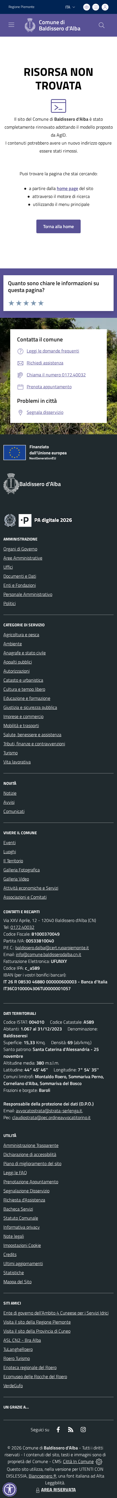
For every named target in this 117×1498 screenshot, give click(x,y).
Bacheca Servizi (18, 1208)
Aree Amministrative (22, 557)
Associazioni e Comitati (25, 897)
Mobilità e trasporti (21, 725)
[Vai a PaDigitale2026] (38, 520)
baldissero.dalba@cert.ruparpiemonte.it (52, 947)
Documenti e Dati (19, 576)
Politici (9, 603)
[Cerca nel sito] (101, 25)
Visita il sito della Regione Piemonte (37, 1321)
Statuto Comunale (20, 1218)
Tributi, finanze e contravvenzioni (34, 743)
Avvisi (8, 802)
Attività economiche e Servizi (30, 887)
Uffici (8, 567)
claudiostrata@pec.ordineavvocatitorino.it (51, 1117)
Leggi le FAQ (15, 1172)
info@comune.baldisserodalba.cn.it (48, 954)
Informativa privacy (21, 1227)
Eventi (9, 842)
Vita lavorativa (17, 761)
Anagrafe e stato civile (24, 652)
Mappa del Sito (17, 1281)
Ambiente (12, 643)
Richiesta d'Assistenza (24, 1199)
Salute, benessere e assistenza (32, 734)
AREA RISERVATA (58, 1489)
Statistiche (13, 1272)
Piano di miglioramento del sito (32, 1163)
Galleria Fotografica (21, 869)
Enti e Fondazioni (19, 585)
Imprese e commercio (23, 716)
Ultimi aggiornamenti (23, 1263)
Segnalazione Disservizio (26, 1190)
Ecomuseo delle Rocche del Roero (35, 1376)
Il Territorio (13, 860)
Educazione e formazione (26, 698)
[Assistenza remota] (99, 1461)
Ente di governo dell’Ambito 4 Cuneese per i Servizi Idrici (55, 1312)
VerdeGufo (13, 1385)
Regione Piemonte (21, 6)
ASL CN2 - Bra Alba (22, 1340)
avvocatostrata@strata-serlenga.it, (49, 1110)
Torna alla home (58, 226)
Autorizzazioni (16, 670)
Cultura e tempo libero (24, 689)
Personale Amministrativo (27, 594)
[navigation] (11, 24)
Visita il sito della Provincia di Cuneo (36, 1331)
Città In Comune (78, 1461)
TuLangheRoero (18, 1349)
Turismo (10, 752)
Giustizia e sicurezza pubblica (30, 707)
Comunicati (13, 811)
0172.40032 (22, 927)
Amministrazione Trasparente (30, 1145)
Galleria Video (16, 878)
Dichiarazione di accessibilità (29, 1154)
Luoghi (9, 851)
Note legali (13, 1236)
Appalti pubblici (17, 661)
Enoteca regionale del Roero (30, 1367)
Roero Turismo (16, 1358)
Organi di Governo (20, 548)
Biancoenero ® (42, 1475)
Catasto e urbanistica (23, 680)
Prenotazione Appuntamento (30, 1181)
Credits (9, 1254)
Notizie (9, 793)
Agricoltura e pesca (21, 634)
